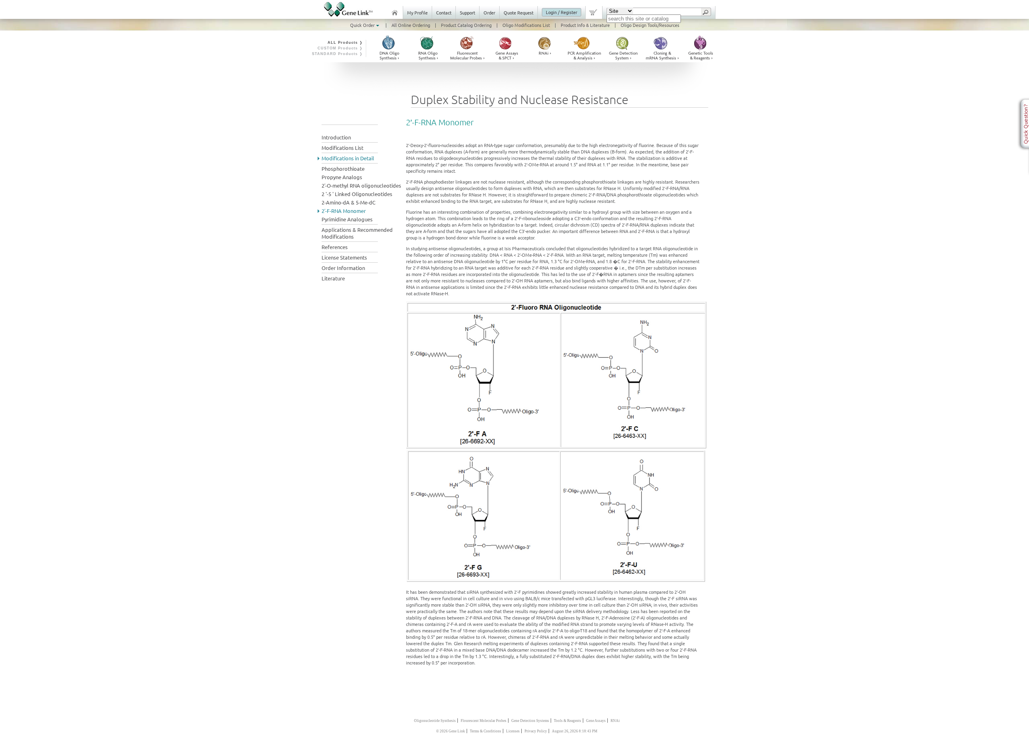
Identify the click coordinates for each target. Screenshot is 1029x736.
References (335, 246)
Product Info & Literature (585, 25)
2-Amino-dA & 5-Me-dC (348, 202)
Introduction (336, 137)
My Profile (417, 12)
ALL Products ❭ (345, 43)
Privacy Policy (536, 731)
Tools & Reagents (567, 721)
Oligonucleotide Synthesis (435, 721)
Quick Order (363, 25)
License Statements (344, 257)
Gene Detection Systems (530, 721)
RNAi (615, 721)
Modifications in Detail (348, 158)
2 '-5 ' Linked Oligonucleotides (357, 193)
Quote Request (518, 12)
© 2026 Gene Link (450, 731)
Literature (333, 278)
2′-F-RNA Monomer (344, 210)
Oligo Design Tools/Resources (650, 25)
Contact (443, 12)
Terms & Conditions (485, 731)
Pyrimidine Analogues (347, 219)
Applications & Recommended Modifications (357, 233)
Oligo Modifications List (526, 25)
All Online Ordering (411, 25)
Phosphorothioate (343, 168)
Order (489, 12)
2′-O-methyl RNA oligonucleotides (361, 185)
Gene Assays (596, 721)
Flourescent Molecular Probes (483, 721)
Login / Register (561, 12)
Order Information (343, 267)
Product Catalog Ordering (466, 25)
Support (467, 12)
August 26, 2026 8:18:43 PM (574, 731)
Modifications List (342, 147)
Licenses (513, 731)
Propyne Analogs (342, 177)
